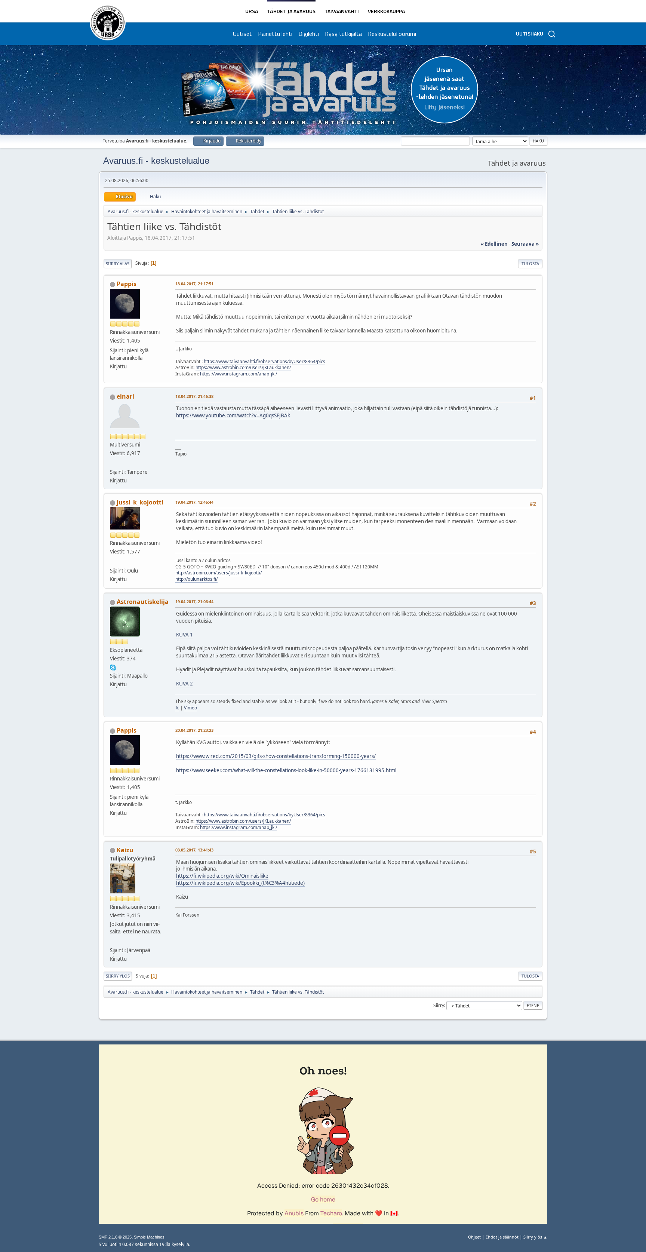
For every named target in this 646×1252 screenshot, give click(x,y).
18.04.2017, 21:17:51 (194, 283)
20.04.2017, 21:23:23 (194, 730)
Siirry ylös (118, 976)
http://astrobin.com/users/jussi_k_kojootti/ (218, 573)
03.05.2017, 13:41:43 (194, 850)
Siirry (438, 1005)
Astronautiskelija (143, 602)
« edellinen (494, 243)
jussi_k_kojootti (140, 502)
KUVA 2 (184, 683)
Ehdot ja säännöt (502, 1237)
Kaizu (125, 850)
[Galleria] (113, 561)
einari (125, 396)
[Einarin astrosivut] (113, 463)
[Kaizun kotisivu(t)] (113, 941)
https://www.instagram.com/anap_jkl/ (238, 374)
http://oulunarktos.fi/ (196, 579)
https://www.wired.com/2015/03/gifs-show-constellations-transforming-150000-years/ (276, 756)
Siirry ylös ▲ (535, 1237)
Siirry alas (117, 263)
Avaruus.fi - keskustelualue (156, 161)
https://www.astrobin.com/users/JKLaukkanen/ (243, 367)
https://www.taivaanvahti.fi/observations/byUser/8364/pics (264, 361)
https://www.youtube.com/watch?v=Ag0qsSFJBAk (233, 415)
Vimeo (190, 708)
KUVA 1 (184, 634)
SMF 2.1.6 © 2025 (115, 1237)
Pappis (126, 284)
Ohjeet (474, 1237)
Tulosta (530, 263)
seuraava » (525, 243)
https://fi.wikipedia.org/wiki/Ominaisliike (222, 875)
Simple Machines (149, 1237)
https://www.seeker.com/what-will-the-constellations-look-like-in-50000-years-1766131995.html (286, 770)
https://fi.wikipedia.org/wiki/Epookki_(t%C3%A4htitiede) (240, 883)
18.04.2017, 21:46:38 (194, 396)
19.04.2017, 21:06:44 (194, 601)
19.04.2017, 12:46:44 (194, 502)
